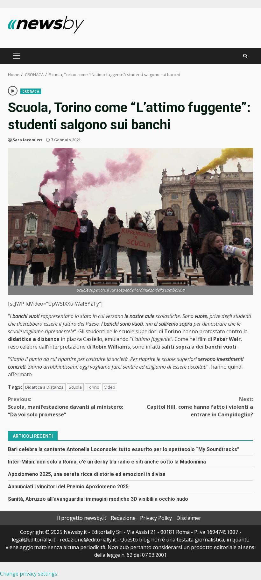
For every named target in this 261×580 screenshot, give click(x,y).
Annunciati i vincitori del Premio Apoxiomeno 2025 (68, 487)
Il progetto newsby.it (81, 517)
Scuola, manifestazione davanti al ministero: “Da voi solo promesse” (65, 407)
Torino (93, 387)
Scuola (75, 387)
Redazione (123, 517)
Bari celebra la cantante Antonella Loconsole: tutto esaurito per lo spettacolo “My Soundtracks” (123, 449)
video (109, 387)
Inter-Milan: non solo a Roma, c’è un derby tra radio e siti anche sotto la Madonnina (107, 462)
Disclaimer (188, 517)
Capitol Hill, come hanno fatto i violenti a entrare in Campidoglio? (200, 407)
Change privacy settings (28, 573)
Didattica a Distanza (44, 387)
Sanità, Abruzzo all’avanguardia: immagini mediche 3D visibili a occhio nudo (98, 499)
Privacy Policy (156, 517)
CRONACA (30, 91)
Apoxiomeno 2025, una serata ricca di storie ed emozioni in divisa (87, 474)
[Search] (245, 56)
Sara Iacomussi (28, 140)
